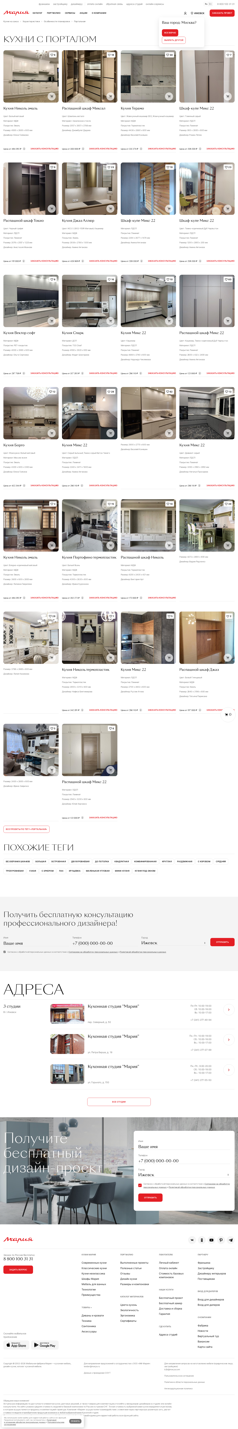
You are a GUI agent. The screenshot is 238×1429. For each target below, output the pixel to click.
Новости (203, 1330)
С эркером (48, 871)
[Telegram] (231, 1240)
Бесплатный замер (170, 1303)
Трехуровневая (15, 871)
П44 (61, 871)
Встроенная (58, 861)
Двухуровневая (80, 861)
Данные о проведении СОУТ (97, 1373)
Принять (75, 1421)
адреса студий (134, 4)
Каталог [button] (37, 13)
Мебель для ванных (94, 1284)
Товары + (87, 1307)
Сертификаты (128, 1320)
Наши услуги (166, 1289)
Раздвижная (184, 861)
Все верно (170, 32)
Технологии (89, 1289)
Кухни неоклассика (93, 1273)
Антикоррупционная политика (178, 1388)
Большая (40, 861)
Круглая (167, 861)
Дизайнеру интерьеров (212, 1273)
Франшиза (204, 1262)
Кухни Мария (89, 1254)
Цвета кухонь (128, 1304)
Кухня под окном (145, 871)
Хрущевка (74, 871)
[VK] (192, 1240)
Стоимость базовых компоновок (171, 1275)
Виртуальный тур (208, 1336)
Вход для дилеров (208, 1291)
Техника (86, 1320)
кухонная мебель (62, 1363)
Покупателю (166, 1254)
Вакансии (203, 1341)
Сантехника (89, 1326)
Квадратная (121, 861)
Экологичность (129, 1310)
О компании (204, 1317)
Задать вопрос (18, 1269)
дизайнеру (77, 4)
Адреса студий (168, 1334)
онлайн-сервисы (155, 4)
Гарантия (164, 1313)
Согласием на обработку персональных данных (93, 952)
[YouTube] (211, 1240)
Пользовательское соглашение (179, 1376)
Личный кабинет (169, 1262)
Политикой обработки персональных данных (143, 952)
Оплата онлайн (168, 1268)
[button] (197, 13)
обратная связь (114, 4)
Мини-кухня (122, 871)
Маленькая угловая (97, 871)
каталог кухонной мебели (29, 1366)
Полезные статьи (131, 1268)
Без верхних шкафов (18, 861)
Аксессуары (89, 1331)
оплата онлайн (95, 4)
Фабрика (203, 1325)
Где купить (165, 1326)
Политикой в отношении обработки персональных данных (30, 1421)
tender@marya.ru (92, 1366)
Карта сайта (205, 1346)
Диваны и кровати (93, 1315)
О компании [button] (99, 13)
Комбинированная (145, 861)
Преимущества (91, 1294)
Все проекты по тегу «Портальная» (26, 829)
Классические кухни (94, 1268)
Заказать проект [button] (222, 13)
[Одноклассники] (202, 1240)
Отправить (222, 942)
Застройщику (206, 1268)
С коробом (204, 861)
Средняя (221, 861)
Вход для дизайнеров (211, 1299)
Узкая (32, 871)
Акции (83, 13)
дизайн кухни (9, 1366)
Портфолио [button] (53, 13)
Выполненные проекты (134, 1262)
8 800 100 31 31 (226, 4)
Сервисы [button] (70, 13)
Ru (206, 4)
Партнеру (203, 1254)
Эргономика (127, 1315)
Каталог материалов (131, 1296)
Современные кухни (94, 1262)
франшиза (44, 4)
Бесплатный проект (171, 1297)
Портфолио (126, 1254)
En (210, 4)
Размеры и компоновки (134, 1284)
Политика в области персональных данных (184, 1382)
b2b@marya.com (172, 1369)
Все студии (119, 1102)
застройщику (60, 4)
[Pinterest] (221, 1240)
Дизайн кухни (128, 1278)
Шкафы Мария (90, 1278)
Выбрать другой (173, 40)
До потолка (102, 861)
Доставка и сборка (170, 1308)
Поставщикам (206, 1278)
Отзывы (125, 1273)
